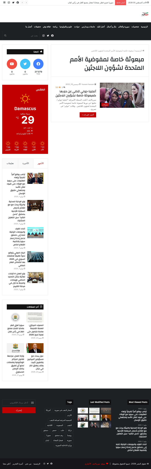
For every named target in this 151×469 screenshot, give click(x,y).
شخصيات (135, 27)
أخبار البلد (101, 27)
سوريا (48, 435)
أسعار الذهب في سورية (63, 410)
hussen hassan (88, 84)
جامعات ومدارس (88, 27)
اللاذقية (49, 425)
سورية (69, 440)
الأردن (69, 415)
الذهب (69, 425)
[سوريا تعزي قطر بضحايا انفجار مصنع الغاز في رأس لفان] (15, 317)
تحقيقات (37, 27)
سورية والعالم (123, 27)
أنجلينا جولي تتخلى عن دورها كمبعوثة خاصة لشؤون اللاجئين (76, 93)
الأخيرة (26, 163)
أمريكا (48, 410)
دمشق (45, 430)
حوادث (77, 27)
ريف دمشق (59, 435)
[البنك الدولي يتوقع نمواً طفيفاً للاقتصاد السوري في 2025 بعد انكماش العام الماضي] (35, 256)
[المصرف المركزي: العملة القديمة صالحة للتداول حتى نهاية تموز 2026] (35, 317)
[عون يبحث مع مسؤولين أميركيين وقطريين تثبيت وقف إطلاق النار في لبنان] (35, 348)
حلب (62, 430)
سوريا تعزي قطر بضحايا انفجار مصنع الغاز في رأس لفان (16, 328)
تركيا (70, 430)
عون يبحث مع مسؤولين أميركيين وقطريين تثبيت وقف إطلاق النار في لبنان (84, 2)
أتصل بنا (29, 27)
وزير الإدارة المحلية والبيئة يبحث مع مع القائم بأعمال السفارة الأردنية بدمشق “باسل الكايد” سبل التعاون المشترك (16, 211)
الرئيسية (144, 27)
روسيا (69, 435)
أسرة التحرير (18, 464)
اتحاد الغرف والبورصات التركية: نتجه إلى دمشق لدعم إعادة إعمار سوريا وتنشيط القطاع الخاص (17, 237)
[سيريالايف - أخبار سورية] (145, 13)
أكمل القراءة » (88, 115)
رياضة (55, 27)
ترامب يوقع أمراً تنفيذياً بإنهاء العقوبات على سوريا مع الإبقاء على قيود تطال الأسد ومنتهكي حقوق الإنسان (16, 184)
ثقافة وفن (47, 27)
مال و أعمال (111, 27)
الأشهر (41, 163)
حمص (54, 430)
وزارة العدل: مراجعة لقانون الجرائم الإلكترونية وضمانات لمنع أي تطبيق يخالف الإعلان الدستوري (15, 364)
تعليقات (10, 163)
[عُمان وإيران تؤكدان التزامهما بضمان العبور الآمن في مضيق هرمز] (106, 410)
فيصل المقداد (58, 440)
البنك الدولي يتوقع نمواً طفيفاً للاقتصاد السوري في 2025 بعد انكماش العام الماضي (16, 259)
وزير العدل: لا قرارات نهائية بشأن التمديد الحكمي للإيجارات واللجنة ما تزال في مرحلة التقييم (16, 280)
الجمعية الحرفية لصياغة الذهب (61, 420)
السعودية (59, 425)
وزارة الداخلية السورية (64, 445)
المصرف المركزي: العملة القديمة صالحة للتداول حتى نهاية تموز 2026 (35, 330)
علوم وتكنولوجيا (66, 27)
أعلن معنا (6, 464)
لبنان (47, 440)
